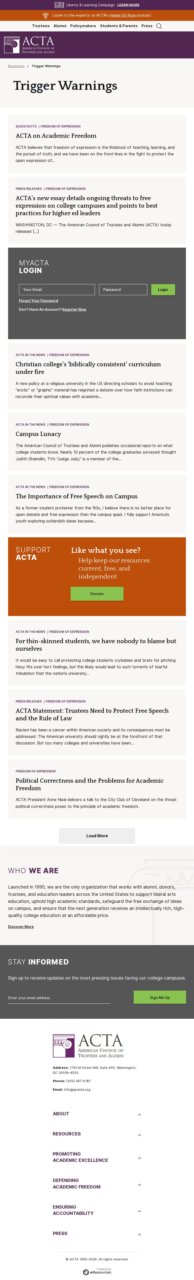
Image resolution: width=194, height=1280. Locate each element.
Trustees (41, 26)
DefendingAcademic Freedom (77, 1183)
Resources (16, 66)
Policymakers (83, 26)
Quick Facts (26, 126)
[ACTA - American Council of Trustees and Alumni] (33, 44)
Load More (97, 835)
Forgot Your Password (38, 301)
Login (163, 290)
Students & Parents (119, 26)
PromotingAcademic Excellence (80, 1157)
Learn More (128, 5)
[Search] (159, 26)
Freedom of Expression (61, 126)
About (61, 1113)
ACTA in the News (30, 355)
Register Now (74, 309)
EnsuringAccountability (73, 1210)
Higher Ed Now (123, 15)
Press (147, 26)
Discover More (21, 927)
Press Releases (29, 189)
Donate (97, 594)
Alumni (60, 26)
